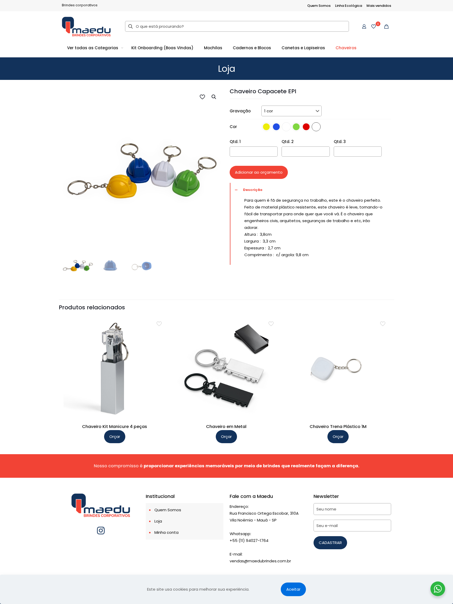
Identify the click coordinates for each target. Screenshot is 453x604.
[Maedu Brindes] (86, 26)
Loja (158, 521)
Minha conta (166, 532)
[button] (214, 97)
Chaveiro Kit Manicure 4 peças (114, 427)
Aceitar (293, 589)
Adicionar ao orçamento (259, 172)
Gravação (240, 111)
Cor (233, 126)
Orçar (114, 436)
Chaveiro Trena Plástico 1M (338, 427)
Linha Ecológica (348, 5)
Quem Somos (319, 5)
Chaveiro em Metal (226, 427)
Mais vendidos (378, 5)
